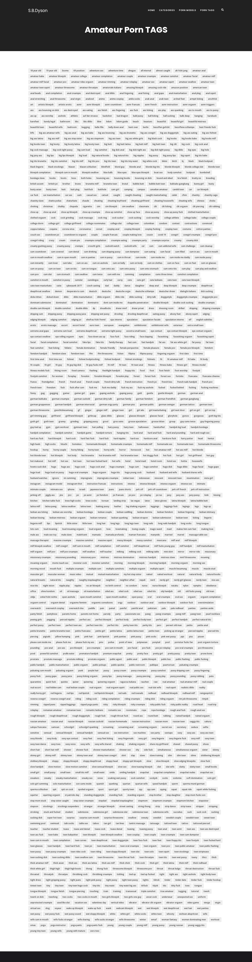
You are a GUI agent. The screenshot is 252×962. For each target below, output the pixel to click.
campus (141, 189)
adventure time (115, 70)
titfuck (144, 885)
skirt (124, 755)
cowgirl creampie (191, 234)
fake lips (86, 342)
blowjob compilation (40, 172)
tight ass (173, 874)
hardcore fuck (169, 438)
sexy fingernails (126, 738)
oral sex (179, 596)
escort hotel (79, 325)
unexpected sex (185, 896)
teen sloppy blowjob (116, 851)
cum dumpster (132, 251)
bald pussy (138, 115)
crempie (79, 246)
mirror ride (194, 551)
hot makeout (36, 461)
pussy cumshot (158, 670)
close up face (133, 212)
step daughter (174, 795)
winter (143, 919)
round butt (153, 715)
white (112, 913)
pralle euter (68, 653)
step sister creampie (84, 800)
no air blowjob (93, 585)
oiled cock (124, 591)
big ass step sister (73, 138)
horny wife (109, 449)
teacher (34, 829)
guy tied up (35, 427)
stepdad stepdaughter (122, 800)
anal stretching (37, 98)
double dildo (82, 308)
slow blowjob (162, 761)
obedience (211, 585)
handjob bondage (199, 427)
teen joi (88, 846)
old (179, 591)
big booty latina (72, 144)
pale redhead (177, 608)
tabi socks (69, 823)
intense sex (186, 483)
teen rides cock (78, 851)
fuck (63, 387)
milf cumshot (122, 546)
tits (164, 885)
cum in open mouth (66, 257)
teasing (131, 829)
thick (214, 857)
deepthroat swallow (40, 291)
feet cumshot (37, 347)
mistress (105, 557)
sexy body (52, 738)
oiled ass (109, 591)
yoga (43, 925)
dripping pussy (55, 313)
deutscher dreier (167, 291)
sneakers (34, 778)
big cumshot (101, 149)
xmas (33, 925)
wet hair (188, 908)
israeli (82, 489)
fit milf (111, 364)
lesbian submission (162, 517)
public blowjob (149, 659)
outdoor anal (147, 602)
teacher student (50, 829)
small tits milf (82, 772)
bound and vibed (165, 178)
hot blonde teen (38, 455)
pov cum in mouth (114, 647)
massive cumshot (84, 540)
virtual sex (35, 908)
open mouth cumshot (90, 596)
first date (184, 353)
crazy (51, 240)
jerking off (35, 495)
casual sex (92, 195)
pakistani (152, 608)
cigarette (87, 206)
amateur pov (60, 81)
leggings (155, 506)
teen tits (163, 857)
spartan (126, 783)
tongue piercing (77, 891)
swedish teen (192, 817)
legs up (207, 506)
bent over (133, 127)
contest (176, 223)
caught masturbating (156, 195)
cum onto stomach (149, 268)
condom (163, 223)
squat (174, 789)
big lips (50, 155)
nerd (152, 580)
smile (112, 772)
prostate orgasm (96, 659)
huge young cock (133, 472)
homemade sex (164, 444)
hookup (34, 449)
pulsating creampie (188, 664)
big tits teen (110, 161)
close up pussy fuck (173, 212)
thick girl (154, 862)
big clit (173, 144)
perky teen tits (130, 625)
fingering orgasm (166, 353)
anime (102, 98)
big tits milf (77, 161)
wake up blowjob (74, 908)
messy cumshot (144, 540)
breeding (210, 178)
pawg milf (180, 613)
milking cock (135, 551)
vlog (47, 908)
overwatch (35, 608)
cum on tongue (89, 268)
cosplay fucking (152, 229)
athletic (74, 115)
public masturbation (59, 664)
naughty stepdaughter (90, 580)
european (109, 325)
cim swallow (128, 206)
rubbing (167, 715)
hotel (127, 461)
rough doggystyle (81, 715)
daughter (139, 285)
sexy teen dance (38, 744)
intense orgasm (168, 483)
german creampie (60, 398)
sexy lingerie (158, 738)
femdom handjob (38, 353)
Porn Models (187, 10)
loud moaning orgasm (73, 529)
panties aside (207, 608)
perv (159, 625)
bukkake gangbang (179, 183)
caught (116, 195)
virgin (217, 902)
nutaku (174, 585)
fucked (161, 387)
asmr (79, 104)
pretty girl (158, 653)
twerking (53, 896)
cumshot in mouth (39, 280)
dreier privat (138, 308)
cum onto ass (108, 268)
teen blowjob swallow (111, 834)
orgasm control (38, 602)
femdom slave (59, 353)
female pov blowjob (190, 347)
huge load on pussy (54, 472)
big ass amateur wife (49, 132)
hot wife (116, 461)
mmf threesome (188, 557)
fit (161, 359)
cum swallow (81, 274)
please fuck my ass (85, 642)
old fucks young (193, 591)
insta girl (208, 478)
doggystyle (166, 297)
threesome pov (144, 868)
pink (77, 636)
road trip (212, 704)
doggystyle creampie (187, 297)
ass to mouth (194, 110)
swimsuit (54, 823)
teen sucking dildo (61, 857)
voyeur (58, 908)
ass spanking (177, 110)
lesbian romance (98, 517)
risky (105, 704)
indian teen (128, 478)
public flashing (183, 659)
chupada (74, 206)
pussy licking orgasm (87, 676)
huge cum (134, 466)
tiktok (157, 879)
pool (167, 642)
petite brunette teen (60, 630)
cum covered (57, 251)
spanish (100, 783)
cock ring (102, 217)
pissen (201, 636)
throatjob (48, 874)
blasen (72, 166)
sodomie (177, 778)
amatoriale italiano (112, 87)
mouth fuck (55, 568)
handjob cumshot (63, 432)
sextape (169, 732)
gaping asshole (107, 393)
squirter (34, 795)
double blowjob (161, 302)
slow (149, 761)
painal (112, 608)
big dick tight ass (137, 149)
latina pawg (51, 506)
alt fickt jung (181, 70)
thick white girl (37, 868)
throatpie (63, 874)
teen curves (80, 840)
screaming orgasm (147, 727)
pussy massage (124, 676)
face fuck (114, 336)
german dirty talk (103, 398)
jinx (61, 495)
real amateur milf (188, 681)
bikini (164, 161)
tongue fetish (57, 891)
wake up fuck (94, 908)
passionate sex (132, 613)
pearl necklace (213, 613)
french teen (36, 387)
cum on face (173, 263)
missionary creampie (40, 557)
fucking (192, 387)
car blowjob (202, 189)
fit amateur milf (175, 359)
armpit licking (196, 98)
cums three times (163, 274)
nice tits (34, 585)
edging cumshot (59, 319)
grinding (74, 421)
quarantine (35, 681)
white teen (156, 913)
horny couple (59, 449)
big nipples (139, 155)
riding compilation (111, 698)
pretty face (142, 653)
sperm (175, 783)
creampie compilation (95, 240)
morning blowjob (136, 563)
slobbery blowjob (38, 761)
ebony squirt (192, 313)
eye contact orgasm (202, 330)
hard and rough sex (199, 432)
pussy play (160, 676)
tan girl (107, 823)
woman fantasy (169, 919)
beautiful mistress (197, 121)
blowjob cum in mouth (66, 172)
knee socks (91, 500)
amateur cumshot (169, 76)
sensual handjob (85, 732)
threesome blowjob (122, 868)
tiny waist (110, 885)
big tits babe (201, 155)
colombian (149, 223)
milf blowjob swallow (40, 546)
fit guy (59, 364)
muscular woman (56, 574)
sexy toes (56, 744)
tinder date (180, 879)
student (69, 812)
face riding (129, 336)
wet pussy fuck (52, 913)
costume (187, 229)
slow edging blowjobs (185, 761)
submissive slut (120, 812)
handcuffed (159, 427)
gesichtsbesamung (63, 410)
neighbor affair (127, 580)
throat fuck (214, 868)
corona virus (68, 229)
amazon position (179, 87)
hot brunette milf (107, 455)
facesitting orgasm (182, 336)
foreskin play (122, 376)
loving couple (138, 529)
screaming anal (125, 727)
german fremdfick (167, 398)
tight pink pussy (93, 879)
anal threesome (57, 98)
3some (65, 70)
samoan (55, 727)
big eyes (192, 149)
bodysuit (191, 172)
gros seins (118, 421)
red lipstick (84, 693)
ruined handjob (183, 715)
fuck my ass (127, 387)
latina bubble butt (199, 500)
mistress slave (168, 557)
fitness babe (166, 364)
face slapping (146, 336)
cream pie (75, 240)
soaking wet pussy (117, 778)
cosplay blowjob (132, 229)
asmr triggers (207, 104)
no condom (131, 585)
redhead (152, 693)
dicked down (52, 297)
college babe (190, 217)
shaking (120, 744)
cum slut (48, 274)
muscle (195, 568)
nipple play (64, 585)
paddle (91, 608)
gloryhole (172, 415)
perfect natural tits (202, 619)
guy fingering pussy (210, 421)
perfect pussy (37, 625)
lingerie (208, 517)
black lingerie (36, 166)
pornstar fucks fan (184, 642)
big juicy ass (36, 155)
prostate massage (53, 659)
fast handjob (147, 342)
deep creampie (189, 285)
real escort (35, 687)
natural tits (55, 580)
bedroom (72, 127)
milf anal (175, 540)
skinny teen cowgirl (107, 755)
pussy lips (107, 676)
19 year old (51, 70)
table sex (83, 823)
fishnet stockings (133, 359)
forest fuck (150, 376)
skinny (216, 749)
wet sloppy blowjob (95, 913)
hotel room (156, 461)
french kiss (167, 381)
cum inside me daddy (180, 257)
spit (54, 789)
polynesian (142, 642)
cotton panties (203, 229)
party (118, 613)
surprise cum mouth (89, 817)
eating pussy (159, 313)
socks (165, 778)
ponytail (156, 642)
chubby (61, 206)
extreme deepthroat (87, 330)
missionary (210, 551)
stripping (213, 806)
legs (197, 506)
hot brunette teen (129, 455)
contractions (191, 223)
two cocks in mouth (87, 896)
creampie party (139, 240)
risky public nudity (179, 704)
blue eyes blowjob (140, 172)
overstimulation (206, 602)
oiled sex (138, 591)
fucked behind (177, 387)
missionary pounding (66, 557)
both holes (86, 178)
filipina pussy (146, 353)
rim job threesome (188, 698)
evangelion (124, 325)
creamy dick (192, 240)
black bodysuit (206, 161)
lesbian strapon (140, 517)
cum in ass (195, 251)
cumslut (79, 280)
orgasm (192, 596)
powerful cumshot (49, 653)
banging (199, 115)
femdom (209, 347)
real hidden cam (53, 687)
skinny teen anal (85, 755)
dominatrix (93, 302)
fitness (151, 364)
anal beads (35, 93)
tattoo (185, 823)
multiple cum (95, 568)
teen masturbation (106, 846)
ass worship (47, 115)
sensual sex (103, 732)
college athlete (171, 217)
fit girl (48, 364)
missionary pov (88, 557)
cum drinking (90, 251)
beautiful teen (37, 127)
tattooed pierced (201, 823)
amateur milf (208, 76)
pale (164, 608)
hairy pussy (113, 427)
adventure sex (96, 70)
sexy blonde (36, 738)
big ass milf (53, 138)
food (142, 370)
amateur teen (207, 81)
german (181, 393)
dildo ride (119, 297)
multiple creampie (75, 568)
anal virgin (75, 98)
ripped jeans (49, 704)
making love (207, 529)
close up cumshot (113, 212)
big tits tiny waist (129, 161)
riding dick (150, 698)
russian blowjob (75, 721)
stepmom (143, 800)
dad (107, 285)
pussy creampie (138, 670)
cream (62, 240)
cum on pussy (37, 268)
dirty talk (151, 297)
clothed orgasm (38, 217)
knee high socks (73, 500)
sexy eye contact (70, 738)
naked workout (164, 574)
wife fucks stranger (63, 919)
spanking (113, 783)
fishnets (151, 359)
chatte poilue (55, 200)
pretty (129, 653)
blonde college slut (194, 166)
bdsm (109, 121)
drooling (118, 313)
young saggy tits (196, 925)
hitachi (64, 444)
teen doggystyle (120, 840)
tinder (167, 879)
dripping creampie (211, 308)
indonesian (144, 478)
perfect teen (55, 625)
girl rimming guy (38, 415)
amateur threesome (65, 87)
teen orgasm (150, 846)
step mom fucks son (195, 795)
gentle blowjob (165, 393)
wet (140, 908)
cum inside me (158, 257)
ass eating (88, 110)
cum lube (67, 263)
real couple (207, 681)
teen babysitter (70, 834)
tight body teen (208, 874)
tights (146, 879)
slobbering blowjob (210, 755)
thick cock (140, 862)
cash (79, 195)
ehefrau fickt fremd (95, 319)
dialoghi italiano (188, 291)
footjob (196, 370)
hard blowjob (54, 438)
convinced (207, 223)
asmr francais (133, 104)
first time (198, 353)
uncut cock (151, 896)
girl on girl (195, 410)
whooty (170, 913)
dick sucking (207, 291)
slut (159, 766)
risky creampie (138, 704)
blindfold (105, 166)
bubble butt (138, 183)
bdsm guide (122, 121)
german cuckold (82, 398)
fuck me (93, 387)
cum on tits (71, 268)
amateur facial (190, 76)
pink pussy (136, 636)
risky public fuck (158, 704)
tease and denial (82, 829)
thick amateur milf (39, 862)
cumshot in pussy (61, 280)
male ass (34, 534)
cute (130, 280)
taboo (96, 823)
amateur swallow (187, 81)
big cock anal (201, 144)
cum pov (34, 274)
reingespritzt (206, 693)
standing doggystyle (94, 795)
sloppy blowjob (70, 761)
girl (130, 410)
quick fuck (51, 681)
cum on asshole (100, 263)
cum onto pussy (127, 268)
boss (73, 178)
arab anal (149, 98)
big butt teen (159, 144)
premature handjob (88, 653)
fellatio (67, 347)
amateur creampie (147, 76)
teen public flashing (209, 846)
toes (187, 885)
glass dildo (106, 415)
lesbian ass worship (62, 512)
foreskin (85, 376)
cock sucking (135, 217)
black (191, 161)
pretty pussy (174, 653)
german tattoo (187, 404)
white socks (140, 913)
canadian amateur (159, 189)
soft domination (194, 778)
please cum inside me (40, 642)
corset (99, 229)
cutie (59, 285)
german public (147, 404)
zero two (94, 930)
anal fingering (126, 93)
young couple (125, 925)
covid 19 (162, 234)
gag (43, 393)
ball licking (153, 115)
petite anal (202, 625)
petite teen (154, 630)
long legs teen (132, 523)
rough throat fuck (119, 715)
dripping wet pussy (100, 313)
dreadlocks (105, 308)
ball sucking (169, 115)
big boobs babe (189, 138)
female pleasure (151, 347)
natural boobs (213, 574)
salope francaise (38, 727)
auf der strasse (90, 115)
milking (120, 551)
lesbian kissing (37, 517)
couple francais (110, 234)
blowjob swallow (90, 172)
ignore (55, 478)
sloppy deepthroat (92, 761)
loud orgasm (95, 529)
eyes (81, 336)
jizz (69, 495)
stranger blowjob (106, 806)
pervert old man (174, 625)
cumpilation (145, 274)
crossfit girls (94, 246)
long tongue (202, 523)
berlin (145, 127)
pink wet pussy (168, 636)
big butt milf (142, 144)
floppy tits (130, 370)
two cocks (68, 896)
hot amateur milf (162, 449)
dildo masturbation (83, 297)
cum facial (165, 251)
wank (108, 908)
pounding (35, 647)
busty (211, 183)
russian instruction (141, 721)
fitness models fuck (40, 370)
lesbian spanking (119, 517)
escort (64, 325)
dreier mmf (121, 308)
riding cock (91, 698)
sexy (180, 732)
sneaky (47, 778)
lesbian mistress (57, 517)
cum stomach (63, 274)
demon (58, 291)
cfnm (184, 195)
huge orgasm (99, 472)
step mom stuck (38, 800)
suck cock (201, 812)
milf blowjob (191, 540)
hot (147, 449)
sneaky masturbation (66, 778)
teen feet (156, 840)
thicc (204, 857)
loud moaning (50, 529)
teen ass (191, 829)
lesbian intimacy (207, 512)
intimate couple (38, 489)
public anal (132, 659)
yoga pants (76, 925)
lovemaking (121, 529)
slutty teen (195, 766)
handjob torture (104, 432)
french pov (207, 381)
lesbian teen (182, 517)
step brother (155, 795)
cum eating (149, 251)
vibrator (133, 902)
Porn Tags (207, 10)
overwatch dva (76, 608)
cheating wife (185, 200)
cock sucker (118, 217)
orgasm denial (58, 602)
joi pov (132, 495)
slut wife (170, 766)
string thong (144, 806)
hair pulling (97, 427)
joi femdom (102, 495)
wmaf (154, 919)
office (33, 591)
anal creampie (74, 93)
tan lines (120, 823)
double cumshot (63, 308)
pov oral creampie (184, 647)
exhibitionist (140, 325)
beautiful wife (56, 127)
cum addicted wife (167, 246)
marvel (180, 534)
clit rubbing (214, 206)
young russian (176, 925)
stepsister (203, 800)
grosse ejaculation (137, 421)
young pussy (158, 925)
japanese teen (97, 489)
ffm (91, 353)
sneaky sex (87, 778)
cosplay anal (113, 229)
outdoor (131, 602)
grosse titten (158, 421)
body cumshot (175, 172)
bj (183, 161)
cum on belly (119, 263)
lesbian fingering (186, 512)
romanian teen (74, 710)
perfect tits (112, 625)
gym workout (62, 427)
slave (142, 755)
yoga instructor (58, 925)
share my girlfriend (159, 744)
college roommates (95, 223)
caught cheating (133, 195)
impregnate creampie (107, 478)
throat (160, 868)
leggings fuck (171, 506)
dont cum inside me (113, 302)
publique (154, 664)
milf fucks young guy (164, 546)
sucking (215, 812)
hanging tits (123, 432)
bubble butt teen (157, 183)
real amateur (169, 681)
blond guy (119, 166)
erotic (33, 325)
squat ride (187, 789)
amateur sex (148, 81)
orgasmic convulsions (102, 602)
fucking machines (209, 387)
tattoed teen (170, 823)
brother (66, 183)
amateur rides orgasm (82, 81)
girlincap (92, 415)
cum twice (98, 274)
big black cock (155, 138)
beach (136, 121)
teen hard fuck (72, 846)
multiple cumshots (115, 568)
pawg (148, 613)
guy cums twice (187, 421)
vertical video (117, 902)
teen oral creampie (129, 846)
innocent (159, 478)
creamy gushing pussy (41, 246)
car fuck (34, 195)
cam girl (115, 189)
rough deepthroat (58, 715)
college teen (133, 223)
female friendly (107, 347)
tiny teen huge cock (78, 885)
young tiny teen (38, 930)
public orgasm (81, 664)
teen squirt (164, 851)
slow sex (122, 766)
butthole (102, 189)
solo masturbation (62, 783)
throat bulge (174, 868)
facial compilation (49, 342)
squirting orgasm (51, 795)
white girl (125, 913)
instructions (117, 483)
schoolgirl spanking (88, 727)
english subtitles (204, 319)
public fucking (201, 659)
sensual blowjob (64, 732)
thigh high (55, 868)
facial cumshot (70, 342)
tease (66, 829)
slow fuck (205, 761)
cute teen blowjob (190, 280)
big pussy (153, 155)
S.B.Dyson (38, 11)
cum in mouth (211, 251)
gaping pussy (126, 393)
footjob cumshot (38, 376)
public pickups (99, 664)
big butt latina (124, 144)
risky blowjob (119, 704)
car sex (68, 195)
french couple (92, 381)
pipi (182, 636)
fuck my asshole (145, 387)
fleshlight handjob (111, 370)
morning (118, 563)
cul (143, 246)
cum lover (53, 263)
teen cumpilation (62, 840)
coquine (53, 229)
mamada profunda (115, 534)
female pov (169, 347)
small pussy (49, 772)
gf (79, 410)
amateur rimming (106, 81)
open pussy (137, 596)
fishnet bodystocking (89, 359)
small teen (65, 772)
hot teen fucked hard (97, 461)
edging (206, 313)
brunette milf (92, 183)
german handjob (63, 404)
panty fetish (36, 613)
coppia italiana (37, 229)
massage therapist (39, 540)
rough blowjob (37, 715)
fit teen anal (137, 364)
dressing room (166, 308)
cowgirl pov (211, 234)
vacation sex (81, 902)
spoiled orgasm (85, 789)
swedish (157, 817)
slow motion (54, 766)
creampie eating (119, 240)
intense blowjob (147, 483)
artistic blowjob (45, 104)
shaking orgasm (137, 744)
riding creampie (132, 698)
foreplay (72, 376)
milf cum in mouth (81, 546)
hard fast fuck (87, 438)
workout (215, 919)
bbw (99, 121)
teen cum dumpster (189, 834)
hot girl (180, 455)
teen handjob (54, 846)
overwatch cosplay (55, 608)
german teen (206, 404)
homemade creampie (121, 444)
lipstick (58, 523)
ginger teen (118, 410)
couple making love (132, 234)
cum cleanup (206, 246)
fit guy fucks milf (94, 364)
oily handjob (167, 591)
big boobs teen (37, 144)
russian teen (179, 721)
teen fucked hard (212, 840)
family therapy (116, 342)
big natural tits (121, 155)
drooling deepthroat (138, 313)
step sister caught (60, 800)
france (33, 381)
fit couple (35, 364)
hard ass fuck (36, 438)
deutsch (93, 291)
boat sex (158, 172)
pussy (106, 670)
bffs (32, 132)
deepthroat (206, 285)
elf (190, 319)
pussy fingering (201, 670)
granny (62, 421)
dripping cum (36, 313)
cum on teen (55, 268)
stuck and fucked (52, 812)
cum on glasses (208, 263)
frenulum (51, 387)
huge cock (80, 466)
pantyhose (52, 613)
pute (211, 676)
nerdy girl (164, 580)
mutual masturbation (108, 574)
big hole (205, 149)
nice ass (215, 580)
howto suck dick (38, 466)
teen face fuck (140, 840)
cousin (150, 234)
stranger (88, 806)
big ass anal (70, 132)
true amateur (166, 891)
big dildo (179, 149)
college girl (53, 223)
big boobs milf (209, 138)
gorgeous (199, 415)
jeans (111, 489)
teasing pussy (146, 829)
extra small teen (195, 325)
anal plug (196, 93)
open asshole (68, 596)
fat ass (162, 342)
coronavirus (85, 229)
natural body (195, 574)
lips (48, 523)
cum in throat (124, 257)
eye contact (156, 330)
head (200, 438)
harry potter (187, 438)
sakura (208, 721)
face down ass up (96, 336)
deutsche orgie (123, 291)
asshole (62, 115)
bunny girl (199, 183)
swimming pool (37, 823)
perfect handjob (180, 619)
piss (191, 636)
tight (162, 874)
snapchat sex (206, 772)
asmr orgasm (189, 104)
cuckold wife (130, 246)
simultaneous (164, 749)
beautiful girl (177, 121)
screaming (108, 727)
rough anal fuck (177, 710)
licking (196, 517)
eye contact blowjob (177, 330)
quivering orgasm (106, 681)
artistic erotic (65, 104)
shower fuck (82, 749)
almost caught (163, 70)
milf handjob (186, 546)
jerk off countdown (157, 489)
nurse (144, 585)
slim (170, 755)
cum (151, 246)
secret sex (167, 727)
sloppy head (112, 761)
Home (151, 10)
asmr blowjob (93, 104)
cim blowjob (111, 206)
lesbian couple (105, 512)
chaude (85, 200)
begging (86, 127)
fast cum (132, 342)
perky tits (147, 625)
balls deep (185, 115)
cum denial (74, 251)
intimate (201, 483)
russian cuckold (95, 721)
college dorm (36, 223)
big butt (108, 144)
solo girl (211, 778)
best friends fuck (207, 127)
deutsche (106, 291)
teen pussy (35, 851)
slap (133, 755)
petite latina (116, 630)
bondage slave (37, 178)
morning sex (199, 563)
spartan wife (141, 783)
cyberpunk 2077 (74, 285)
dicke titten (35, 297)
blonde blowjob (172, 166)
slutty (182, 766)
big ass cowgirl (148, 132)
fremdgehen (48, 381)
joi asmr (88, 495)
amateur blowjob (57, 76)
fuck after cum (77, 387)
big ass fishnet (209, 132)
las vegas (135, 500)
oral (150, 596)
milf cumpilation (103, 546)
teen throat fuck (126, 857)
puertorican (169, 664)
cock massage (86, 217)
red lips (70, 693)
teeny (194, 857)
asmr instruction (170, 104)
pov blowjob (76, 647)
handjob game (84, 432)
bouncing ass (103, 178)
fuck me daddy (109, 387)
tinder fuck (196, 879)
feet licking (54, 347)
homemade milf (144, 444)
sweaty (144, 817)
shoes (206, 744)
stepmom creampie (162, 800)
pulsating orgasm (64, 670)
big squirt (185, 155)
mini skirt (168, 551)
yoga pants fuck (95, 925)
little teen (87, 523)
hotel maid (140, 461)
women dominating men (194, 919)
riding (78, 698)
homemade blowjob (96, 444)
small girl (34, 772)
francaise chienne (211, 376)
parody (107, 613)
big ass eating (190, 132)
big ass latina (36, 138)
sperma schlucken (39, 789)
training (117, 891)
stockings (48, 806)
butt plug (75, 189)
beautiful (161, 121)
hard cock (71, 438)
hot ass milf (182, 449)
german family (124, 398)
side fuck (148, 749)
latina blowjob (179, 500)
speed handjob (160, 783)
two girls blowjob (110, 896)
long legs (115, 523)
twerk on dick (37, 896)
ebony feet (175, 313)
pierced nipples (195, 630)
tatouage (154, 823)
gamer (66, 393)
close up (34, 212)
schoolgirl (69, 727)
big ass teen (115, 138)
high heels (35, 444)
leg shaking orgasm (136, 506)
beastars (148, 121)
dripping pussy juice (76, 313)
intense (131, 483)
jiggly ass (50, 495)
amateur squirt (166, 81)
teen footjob (192, 840)
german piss (129, 404)
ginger (88, 410)
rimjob (205, 698)
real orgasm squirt (115, 687)
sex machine (140, 732)
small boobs (211, 766)
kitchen (34, 500)
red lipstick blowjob (103, 693)
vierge (207, 902)
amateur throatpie (89, 87)
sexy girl (143, 738)
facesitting (163, 336)
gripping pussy (91, 421)
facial (33, 342)
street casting (126, 806)
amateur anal (199, 70)
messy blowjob (124, 540)
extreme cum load (63, 330)
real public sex (136, 687)
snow (100, 778)
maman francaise (137, 534)
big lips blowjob (66, 155)
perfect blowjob (103, 619)
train (106, 891)
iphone (71, 489)
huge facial (198, 466)
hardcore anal (150, 438)
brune (78, 183)
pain (102, 608)
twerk (206, 891)
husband (151, 472)
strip (157, 806)
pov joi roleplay (162, 647)
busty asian (35, 189)
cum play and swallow (206, 268)
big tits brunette (38, 161)
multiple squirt (157, 568)
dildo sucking (135, 297)
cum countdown (38, 251)
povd (32, 653)
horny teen (93, 449)
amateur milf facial (39, 81)
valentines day (99, 902)
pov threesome (205, 647)
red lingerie (56, 693)
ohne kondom (48, 591)
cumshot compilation (187, 274)
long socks (186, 523)
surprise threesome (113, 817)
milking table (152, 551)
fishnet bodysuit (112, 359)
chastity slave (37, 200)
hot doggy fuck (150, 455)
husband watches (38, 478)
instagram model (53, 483)
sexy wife (85, 744)
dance (127, 285)
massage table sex (198, 534)
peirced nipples (67, 619)
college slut (116, 223)
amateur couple (125, 76)
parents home (69, 613)
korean (105, 500)
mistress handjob (147, 557)
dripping (193, 308)
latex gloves (161, 500)
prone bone (206, 653)
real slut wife (154, 687)
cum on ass (82, 263)
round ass (138, 715)
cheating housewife (164, 200)
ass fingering (118, 110)
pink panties (120, 636)
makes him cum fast (186, 529)
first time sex (55, 359)
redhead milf (189, 693)
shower (67, 749)
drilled (181, 308)
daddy (116, 285)
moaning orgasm (38, 563)
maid (169, 529)
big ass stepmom (95, 138)
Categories (167, 10)
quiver (76, 681)
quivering (88, 681)
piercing (34, 636)
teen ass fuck (36, 834)
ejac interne (116, 319)
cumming (129, 274)
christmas (48, 206)
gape (92, 393)
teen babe (53, 834)
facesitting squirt (205, 336)
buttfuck (89, 189)
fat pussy (196, 342)
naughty (70, 580)
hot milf (52, 461)
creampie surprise (160, 240)
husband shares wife (192, 472)
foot (152, 370)
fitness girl (182, 364)
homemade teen (185, 444)
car (190, 189)
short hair (35, 749)
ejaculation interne (174, 319)
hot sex (64, 461)
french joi (152, 381)
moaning (205, 557)
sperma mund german (194, 783)
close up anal (49, 212)
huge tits (115, 472)
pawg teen (195, 613)
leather (117, 506)
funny (33, 393)
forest (137, 376)
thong (89, 868)
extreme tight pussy (111, 330)
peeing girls (36, 619)
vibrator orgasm (174, 902)
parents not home (90, 613)
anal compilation (54, 93)
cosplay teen (171, 229)
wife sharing (84, 919)
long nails (148, 523)
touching (94, 891)
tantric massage (137, 823)
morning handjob (157, 563)
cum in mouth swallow (41, 257)
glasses (120, 415)
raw (156, 681)
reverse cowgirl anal (60, 698)
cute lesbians (156, 280)
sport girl (113, 789)
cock (53, 217)
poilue (111, 642)
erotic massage (48, 325)
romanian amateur (52, 710)
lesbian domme (144, 512)
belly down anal (116, 127)
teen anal (162, 829)
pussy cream (120, 670)
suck (189, 812)
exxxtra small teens (136, 330)
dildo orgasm (103, 297)
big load (83, 155)
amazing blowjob (134, 87)
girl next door (178, 410)
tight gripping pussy (55, 879)
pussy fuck (35, 676)
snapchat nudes (187, 772)
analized (90, 98)
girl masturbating (157, 410)
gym (48, 427)
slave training (156, 755)
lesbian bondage (85, 512)
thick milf (183, 862)
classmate (144, 206)
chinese (200, 200)
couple (94, 234)
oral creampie (163, 596)
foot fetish (164, 370)
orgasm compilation (210, 596)
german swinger (167, 404)
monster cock (80, 563)
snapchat (144, 772)
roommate (131, 710)
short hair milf (52, 749)
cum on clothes (154, 263)
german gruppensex (40, 404)
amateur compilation (102, 76)
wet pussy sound (73, 913)
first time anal (37, 359)
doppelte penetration (138, 302)
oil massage (73, 591)
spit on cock (67, 789)
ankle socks (134, 98)
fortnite (179, 376)
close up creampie (91, 212)
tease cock (100, 829)
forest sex (166, 376)
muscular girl (36, 574)
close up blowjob (69, 212)
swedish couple (173, 817)
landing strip (120, 500)
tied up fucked (148, 874)
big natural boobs (100, 155)
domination (77, 302)
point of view (125, 642)
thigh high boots (73, 868)
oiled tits (151, 591)
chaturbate (71, 200)
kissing (217, 495)
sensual (47, 732)
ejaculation (132, 319)
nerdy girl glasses (182, 580)
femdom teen (77, 353)
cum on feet (190, 263)
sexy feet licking (105, 738)
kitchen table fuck (51, 500)
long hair (101, 523)
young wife (56, 930)
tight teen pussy (130, 879)
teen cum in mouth (39, 840)
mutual (89, 574)
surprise (71, 817)
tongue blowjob (38, 891)
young (110, 925)
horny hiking (77, 449)
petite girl (100, 630)
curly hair (108, 280)
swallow (132, 817)
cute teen (172, 280)
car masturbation (51, 195)
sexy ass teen (206, 732)
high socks (50, 444)
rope (144, 710)
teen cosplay (133, 834)
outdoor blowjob (166, 602)
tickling (120, 874)
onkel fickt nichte (48, 596)
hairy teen (129, 427)
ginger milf (102, 410)
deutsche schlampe (144, 291)
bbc (77, 121)
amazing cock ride (157, 87)
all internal (146, 70)
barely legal (49, 121)
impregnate (86, 478)
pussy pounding (178, 676)
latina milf (35, 506)
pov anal (49, 647)
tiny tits (96, 885)
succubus (177, 812)
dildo (66, 297)
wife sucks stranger (104, 919)
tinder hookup (214, 879)
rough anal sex (197, 710)
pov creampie (93, 647)
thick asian (58, 862)
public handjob (37, 664)
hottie (184, 461)
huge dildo (182, 466)
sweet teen (209, 817)
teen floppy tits (173, 840)
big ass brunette (128, 132)
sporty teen (128, 789)
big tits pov (93, 161)
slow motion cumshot (76, 766)
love (108, 529)
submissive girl (100, 812)
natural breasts (37, 580)
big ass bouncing (106, 132)
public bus (166, 659)
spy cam (151, 789)
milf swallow (89, 551)
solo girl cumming (39, 783)
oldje (32, 596)
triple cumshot (148, 891)
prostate (34, 659)
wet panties (203, 908)
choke (212, 200)
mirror (181, 551)
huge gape (213, 466)
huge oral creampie (78, 472)
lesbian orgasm (77, 517)
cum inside (141, 257)
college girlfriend (72, 223)
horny (46, 449)
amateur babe (37, 76)
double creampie (206, 302)
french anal (75, 381)
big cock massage (39, 149)
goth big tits (215, 415)
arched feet (179, 98)
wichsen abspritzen (188, 913)
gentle (150, 393)
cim (98, 206)
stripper (200, 806)
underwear (167, 896)
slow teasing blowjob (141, 766)
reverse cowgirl (38, 698)
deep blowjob (170, 285)
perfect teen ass (74, 625)
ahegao (132, 70)
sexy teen (209, 738)
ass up (33, 115)
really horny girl (38, 693)
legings (186, 506)
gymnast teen (80, 427)
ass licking (148, 110)
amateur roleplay (128, 81)
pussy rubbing (197, 676)
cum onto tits (170, 268)
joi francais (118, 495)
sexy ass (191, 732)
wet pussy (35, 913)
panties (192, 608)
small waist (99, 772)
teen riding (96, 851)
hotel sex (171, 461)
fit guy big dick (74, 364)
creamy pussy (63, 246)
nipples (78, 585)
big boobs (172, 138)
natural (180, 574)
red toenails (137, 693)
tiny (48, 885)
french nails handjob (187, 381)
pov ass (61, 647)
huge (53, 466)
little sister (72, 523)
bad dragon (122, 115)
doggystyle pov (209, 297)
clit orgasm (182, 206)
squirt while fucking (206, 789)
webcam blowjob (124, 908)
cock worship (152, 217)
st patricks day (72, 795)
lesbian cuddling (124, 512)
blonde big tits (153, 166)
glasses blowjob (137, 415)
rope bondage (158, 710)
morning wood (37, 568)
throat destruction (194, 868)
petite (190, 625)
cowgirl (174, 234)
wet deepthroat (171, 908)
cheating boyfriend (117, 200)
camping (128, 189)
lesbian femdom (165, 512)
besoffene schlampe (184, 127)
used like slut (63, 902)
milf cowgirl (62, 546)
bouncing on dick (143, 178)
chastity (196, 195)
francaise (192, 376)
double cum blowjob (40, 308)
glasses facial (156, 415)
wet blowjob (153, 908)
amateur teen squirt (40, 87)
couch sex (35, 234)
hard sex (134, 438)
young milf (142, 925)
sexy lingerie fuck (177, 738)
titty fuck (175, 885)
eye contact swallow (40, 336)
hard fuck (104, 438)
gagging (54, 393)
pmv (101, 642)
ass (32, 110)
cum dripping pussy (111, 251)
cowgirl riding (37, 240)
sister (205, 749)
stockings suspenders (68, 806)
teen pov (165, 846)
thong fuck (102, 868)
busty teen (51, 189)
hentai (211, 438)
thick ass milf (108, 862)
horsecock (136, 449)
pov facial (132, 647)
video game (193, 902)
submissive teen (140, 812)
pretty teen (190, 653)
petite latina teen (135, 630)
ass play (162, 110)
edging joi (76, 319)
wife (205, 913)
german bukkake (38, 398)
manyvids (155, 534)
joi (77, 495)
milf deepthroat (141, 546)
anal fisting (143, 93)
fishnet (70, 359)
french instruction (133, 381)
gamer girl (80, 393)
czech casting (93, 285)
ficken (120, 353)
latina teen (86, 506)
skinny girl (35, 755)
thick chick (125, 862)
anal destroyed (93, 93)
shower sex (125, 749)
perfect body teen (142, 619)
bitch (174, 161)
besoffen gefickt (161, 127)
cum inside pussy (203, 257)
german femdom (144, 398)
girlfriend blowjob (74, 415)
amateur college (79, 76)
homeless (77, 444)
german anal (196, 393)
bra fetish (182, 178)
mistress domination (124, 557)
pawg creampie (163, 613)
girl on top (210, 410)
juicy (169, 495)
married (168, 534)
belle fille (99, 127)
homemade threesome (209, 444)
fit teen (122, 364)
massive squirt (105, 540)
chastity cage (211, 195)
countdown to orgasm (75, 234)
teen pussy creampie (56, 851)
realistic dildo (187, 687)
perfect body (122, 619)
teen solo (149, 851)
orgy (120, 602)
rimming (34, 704)
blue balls (108, 172)
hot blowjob (57, 455)
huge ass (65, 466)
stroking (34, 812)
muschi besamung (178, 568)
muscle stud (209, 568)
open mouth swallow (116, 596)
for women (57, 376)
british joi (53, 183)
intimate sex (57, 489)
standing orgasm (136, 795)
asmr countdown (113, 104)
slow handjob (36, 766)
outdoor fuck (186, 602)
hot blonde (198, 449)
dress (151, 308)
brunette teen (110, 183)
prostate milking (75, 659)
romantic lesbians (94, 710)
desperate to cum (75, 291)
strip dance (170, 806)
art (31, 104)
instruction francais (96, 483)
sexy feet (87, 738)
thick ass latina (89, 862)
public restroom (137, 664)
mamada (96, 534)
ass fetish (102, 110)
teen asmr (177, 829)
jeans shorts (125, 489)
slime (193, 755)
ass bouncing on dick (49, 110)
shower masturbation (104, 749)
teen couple (150, 834)
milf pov (51, 551)
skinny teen (66, 755)
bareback (212, 115)
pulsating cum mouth (40, 670)
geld (139, 393)
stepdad (102, 800)
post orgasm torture (208, 642)
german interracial (85, 404)
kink (207, 495)
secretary (181, 727)
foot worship (181, 370)
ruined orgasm (202, 715)
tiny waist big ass (127, 885)
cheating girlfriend (140, 200)
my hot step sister (132, 574)
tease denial (116, 829)
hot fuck (167, 455)
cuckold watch (112, 246)
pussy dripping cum (180, 670)
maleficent (82, 534)
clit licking (167, 206)
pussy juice (67, 676)
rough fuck (100, 715)
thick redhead (200, 862)
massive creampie (62, 540)
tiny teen (59, 885)
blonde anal (135, 166)
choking (34, 206)
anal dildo (110, 93)
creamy (177, 240)
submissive (83, 812)
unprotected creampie (41, 902)
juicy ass (180, 495)
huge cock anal (97, 466)
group (172, 421)
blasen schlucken (88, 166)
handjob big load (178, 427)
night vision (48, 585)
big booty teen (92, 144)
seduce (194, 727)
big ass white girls (134, 138)
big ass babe (87, 132)
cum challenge (188, 246)
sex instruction (121, 732)
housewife (197, 461)
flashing (93, 370)
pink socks (151, 636)
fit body (204, 359)
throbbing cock (80, 874)
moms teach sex (60, 563)
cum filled (180, 251)
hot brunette (87, 455)
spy (140, 789)
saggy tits (195, 721)
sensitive (34, 732)
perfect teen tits (95, 625)
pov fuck (146, 647)
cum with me (113, 274)
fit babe (191, 359)
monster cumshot (100, 563)
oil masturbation (92, 591)
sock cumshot (138, 778)
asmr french (151, 104)
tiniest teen (35, 885)
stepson (34, 806)
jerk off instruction (200, 489)
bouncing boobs (122, 178)
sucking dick (36, 817)
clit (155, 206)
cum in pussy (106, 257)
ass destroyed (71, 110)
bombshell (205, 172)
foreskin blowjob (102, 376)
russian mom (161, 721)
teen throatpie (147, 857)
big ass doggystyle (169, 132)
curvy (120, 280)
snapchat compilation (164, 772)
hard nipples (119, 438)
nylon (185, 585)
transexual (131, 891)
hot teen (77, 461)
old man (210, 591)
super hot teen (54, 817)
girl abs (140, 410)
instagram (35, 483)
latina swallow (69, 506)
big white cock (150, 161)
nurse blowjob (159, 585)
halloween (144, 427)
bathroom (65, 121)
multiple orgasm (137, 568)
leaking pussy (102, 506)
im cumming (70, 478)
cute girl (141, 280)
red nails (122, 693)
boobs (53, 178)
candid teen (178, 189)
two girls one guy (132, 896)
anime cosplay (117, 98)
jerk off (139, 489)
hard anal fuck (155, 432)
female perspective (129, 347)
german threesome (39, 410)
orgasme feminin (78, 602)
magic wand (156, 529)
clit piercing (198, 206)
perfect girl (161, 619)
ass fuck (134, 110)
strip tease (186, 806)
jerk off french (179, 489)
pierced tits (213, 630)
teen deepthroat (99, 840)
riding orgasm (167, 698)
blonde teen (214, 166)
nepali (142, 580)
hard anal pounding (176, 432)
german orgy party (108, 404)
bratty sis (196, 178)
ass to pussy (212, 110)
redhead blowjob (169, 693)
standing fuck (116, 795)
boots (64, 178)
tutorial (195, 891)
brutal (125, 183)
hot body (72, 455)
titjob (155, 885)
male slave (66, 534)
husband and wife (168, 472)
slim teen (181, 755)
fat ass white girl (178, 342)
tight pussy (111, 879)
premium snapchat (112, 653)
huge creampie (117, 466)
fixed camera (78, 370)
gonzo (185, 415)
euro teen (94, 325)
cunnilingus (93, 280)
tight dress (35, 879)
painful (123, 608)
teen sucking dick (38, 857)
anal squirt (211, 93)
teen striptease (201, 851)
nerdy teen (201, 580)
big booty (54, 144)
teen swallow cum (84, 857)
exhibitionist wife (160, 325)
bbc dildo (87, 121)
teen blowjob (89, 834)
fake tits (100, 342)
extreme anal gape (39, 330)
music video (75, 574)
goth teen (49, 421)
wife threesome (127, 919)
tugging (182, 891)
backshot (107, 115)
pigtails (46, 636)
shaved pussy (191, 744)
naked (149, 574)
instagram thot (74, 483)
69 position (79, 70)
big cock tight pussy (63, 149)
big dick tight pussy (160, 149)
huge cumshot (151, 466)
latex (147, 500)
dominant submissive (40, 302)
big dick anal (118, 149)
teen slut (135, 851)
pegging (51, 619)
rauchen (145, 681)
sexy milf (195, 738)
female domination (85, 347)
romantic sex (114, 710)
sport (101, 789)
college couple (208, 217)
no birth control (113, 585)
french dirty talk (112, 381)
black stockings (56, 166)
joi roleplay (145, 495)
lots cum (34, 529)
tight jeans (75, 879)
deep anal (154, 285)
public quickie (117, 664)
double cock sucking (183, 302)
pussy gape (51, 676)
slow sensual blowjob (102, 766)
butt (64, 189)
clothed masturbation (198, 212)
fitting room (61, 370)
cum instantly (36, 263)
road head (198, 704)
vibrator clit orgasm (151, 902)
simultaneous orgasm (186, 749)
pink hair (88, 636)
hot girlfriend (195, 455)
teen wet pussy (179, 857)
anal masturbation (178, 93)
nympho (197, 585)
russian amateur (38, 721)
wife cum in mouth (39, 919)
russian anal (57, 721)
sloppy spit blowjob (132, 761)
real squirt (171, 687)
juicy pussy (194, 495)
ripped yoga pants (89, 704)
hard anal (138, 432)
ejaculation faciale (151, 319)
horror (122, 449)
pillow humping (62, 636)
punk (80, 670)
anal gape (159, 93)
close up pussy (152, 212)
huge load (35, 472)
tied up (132, 874)
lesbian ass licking (39, 512)
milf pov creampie (69, 551)
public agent (116, 659)
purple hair (93, 670)
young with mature (76, 930)
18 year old (35, 70)
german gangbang (190, 398)
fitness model (199, 364)
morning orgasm (179, 563)
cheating (98, 200)
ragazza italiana (128, 681)
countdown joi (52, 234)
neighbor (110, 580)
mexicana (161, 540)
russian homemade (117, 721)
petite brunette (37, 630)
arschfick (212, 98)
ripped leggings (68, 704)
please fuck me (63, 642)
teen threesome (105, 857)
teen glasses (36, 846)
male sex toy (50, 534)
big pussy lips (169, 155)
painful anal (137, 608)
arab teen (164, 98)
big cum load (83, 149)
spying (163, 789)
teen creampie (168, 834)
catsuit (105, 195)
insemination (193, 478)
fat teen (210, 342)
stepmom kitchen (185, 800)
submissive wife (161, 812)
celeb (174, 195)
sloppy (55, 761)
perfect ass (85, 619)
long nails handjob (167, 523)
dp (94, 308)
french (62, 381)
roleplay (34, 710)
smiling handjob (127, 772)
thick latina (168, 862)
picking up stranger (173, 630)
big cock (186, 144)
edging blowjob (38, 319)
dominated (61, 302)
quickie (64, 681)
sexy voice (70, 744)
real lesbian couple (75, 687)
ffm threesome (105, 353)
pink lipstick (103, 636)
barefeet (34, 121)
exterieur (178, 325)
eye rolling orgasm (64, 336)
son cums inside (84, 783)
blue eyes (122, 172)
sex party (155, 732)
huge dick (167, 466)
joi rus (159, 495)
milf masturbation (205, 546)
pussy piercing (144, 676)
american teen (200, 87)
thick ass (73, 862)
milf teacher (106, 551)
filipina (131, 353)
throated (34, 874)
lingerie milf (36, 523)
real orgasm (95, 687)
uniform (202, 896)
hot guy (210, 455)
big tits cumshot (59, 161)
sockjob (153, 778)
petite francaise (83, 630)
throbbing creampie (102, 874)
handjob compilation (40, 432)
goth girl (34, 421)
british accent (37, 183)
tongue (198, 885)
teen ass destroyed (209, 829)
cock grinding (67, 217)
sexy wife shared (103, 744)
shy (137, 749)
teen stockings (181, 851)
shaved (176, 744)
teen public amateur (185, 846)
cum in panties (88, 257)
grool (105, 421)
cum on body (136, 263)
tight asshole (189, 874)
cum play (186, 268)
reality (202, 687)
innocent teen (175, 478)
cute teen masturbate (41, 285)
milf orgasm (36, 551)
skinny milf (50, 755)
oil (61, 591)
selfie (205, 727)
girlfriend (56, 415)
